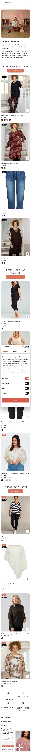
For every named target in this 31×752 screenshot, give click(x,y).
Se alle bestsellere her (15, 277)
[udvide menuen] (2, 2)
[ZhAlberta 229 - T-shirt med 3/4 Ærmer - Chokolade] (2, 120)
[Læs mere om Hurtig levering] (8, 693)
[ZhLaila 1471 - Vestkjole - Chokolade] (2, 263)
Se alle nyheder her (15, 70)
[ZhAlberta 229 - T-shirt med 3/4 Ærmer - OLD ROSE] (7, 120)
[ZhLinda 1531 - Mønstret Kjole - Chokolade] (2, 168)
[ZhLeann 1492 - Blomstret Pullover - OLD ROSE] (2, 686)
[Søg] (24, 2)
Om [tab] (25, 351)
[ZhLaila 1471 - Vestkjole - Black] (5, 263)
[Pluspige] (8, 2)
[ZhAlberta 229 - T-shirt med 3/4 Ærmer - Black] (5, 120)
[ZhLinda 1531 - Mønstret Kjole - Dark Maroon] (5, 168)
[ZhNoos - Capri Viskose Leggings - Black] (2, 328)
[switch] (27, 383)
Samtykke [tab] (5, 351)
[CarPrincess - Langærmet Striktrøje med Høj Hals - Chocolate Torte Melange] (2, 638)
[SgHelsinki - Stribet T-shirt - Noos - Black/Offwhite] (2, 540)
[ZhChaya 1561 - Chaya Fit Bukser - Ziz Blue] (2, 215)
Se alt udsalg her (15, 491)
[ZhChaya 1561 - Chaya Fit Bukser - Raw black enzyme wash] (5, 215)
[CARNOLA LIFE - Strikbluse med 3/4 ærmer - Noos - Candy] (10, 480)
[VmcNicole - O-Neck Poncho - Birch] (2, 590)
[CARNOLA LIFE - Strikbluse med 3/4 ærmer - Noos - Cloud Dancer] (5, 480)
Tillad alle (15, 400)
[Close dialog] (29, 731)
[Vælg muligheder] (27, 110)
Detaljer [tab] (15, 351)
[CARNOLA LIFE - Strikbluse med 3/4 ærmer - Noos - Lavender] (7, 480)
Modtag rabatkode (8, 746)
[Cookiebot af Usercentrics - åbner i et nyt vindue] (22, 347)
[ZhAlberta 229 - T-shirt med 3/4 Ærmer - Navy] (10, 120)
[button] (28, 2)
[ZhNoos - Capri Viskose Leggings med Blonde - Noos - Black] (2, 430)
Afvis (15, 405)
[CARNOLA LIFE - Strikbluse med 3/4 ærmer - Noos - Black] (2, 480)
